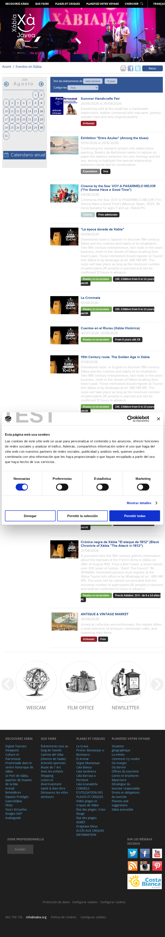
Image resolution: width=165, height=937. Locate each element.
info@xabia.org (36, 917)
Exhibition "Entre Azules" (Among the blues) (114, 138)
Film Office (80, 707)
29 (35, 127)
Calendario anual (28, 155)
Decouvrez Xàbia (17, 4)
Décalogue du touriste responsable (126, 786)
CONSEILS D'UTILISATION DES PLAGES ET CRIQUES (89, 792)
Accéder (20, 849)
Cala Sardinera (86, 771)
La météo (118, 754)
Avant (6, 66)
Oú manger (119, 763)
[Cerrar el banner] (158, 418)
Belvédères (13, 792)
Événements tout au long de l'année (54, 748)
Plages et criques (67, 4)
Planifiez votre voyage (102, 4)
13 (23, 111)
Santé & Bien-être (53, 788)
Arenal (9, 788)
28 (29, 127)
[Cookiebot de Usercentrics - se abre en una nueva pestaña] (130, 418)
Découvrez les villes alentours (54, 794)
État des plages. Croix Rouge (90, 811)
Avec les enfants (52, 771)
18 (12, 119)
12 (17, 111)
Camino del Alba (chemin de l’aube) (53, 756)
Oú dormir (119, 767)
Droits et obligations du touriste (125, 794)
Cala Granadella (87, 784)
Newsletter (125, 707)
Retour (152, 68)
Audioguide (13, 818)
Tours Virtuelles (16, 809)
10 (6, 111)
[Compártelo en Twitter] (138, 68)
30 (41, 127)
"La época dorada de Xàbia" (102, 229)
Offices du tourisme (125, 771)
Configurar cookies (85, 902)
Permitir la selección (82, 516)
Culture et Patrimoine (13, 756)
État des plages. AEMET (86, 820)
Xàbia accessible (122, 809)
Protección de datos (56, 902)
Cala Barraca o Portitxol (86, 778)
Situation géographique (121, 748)
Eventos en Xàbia (29, 66)
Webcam (36, 707)
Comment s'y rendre (126, 759)
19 (17, 119)
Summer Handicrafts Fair (100, 99)
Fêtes (9, 805)
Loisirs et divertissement (51, 782)
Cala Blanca (84, 767)
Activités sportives (53, 763)
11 (12, 111)
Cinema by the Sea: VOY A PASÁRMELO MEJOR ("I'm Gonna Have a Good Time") (118, 188)
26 (17, 127)
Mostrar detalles (139, 503)
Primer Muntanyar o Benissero (90, 752)
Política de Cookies (63, 917)
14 (29, 111)
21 (29, 119)
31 (6, 135)
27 (23, 127)
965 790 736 (14, 917)
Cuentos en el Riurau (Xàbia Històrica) (110, 328)
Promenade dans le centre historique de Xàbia (19, 767)
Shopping (47, 776)
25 (12, 127)
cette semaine (92, 81)
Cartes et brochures (125, 776)
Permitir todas (134, 516)
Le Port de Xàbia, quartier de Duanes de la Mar (18, 780)
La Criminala (90, 298)
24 (6, 127)
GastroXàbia (13, 801)
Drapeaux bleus (87, 826)
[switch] (62, 486)
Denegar (30, 516)
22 (35, 119)
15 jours (111, 81)
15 (35, 111)
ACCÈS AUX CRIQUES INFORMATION (90, 832)
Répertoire (119, 780)
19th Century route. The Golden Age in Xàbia (115, 357)
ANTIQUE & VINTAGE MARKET (104, 614)
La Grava (82, 746)
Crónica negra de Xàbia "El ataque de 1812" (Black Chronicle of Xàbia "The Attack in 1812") (120, 544)
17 (6, 119)
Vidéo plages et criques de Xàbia (87, 803)
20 (23, 119)
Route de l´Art (51, 767)
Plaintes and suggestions (120, 803)
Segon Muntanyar (88, 763)
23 (41, 119)
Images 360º (13, 813)
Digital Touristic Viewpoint (16, 748)
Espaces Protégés (17, 797)
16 (41, 111)
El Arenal (82, 759)
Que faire (42, 4)
